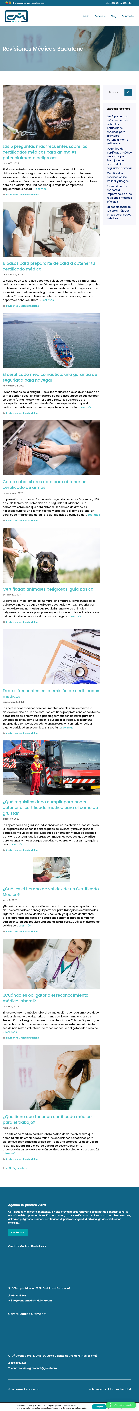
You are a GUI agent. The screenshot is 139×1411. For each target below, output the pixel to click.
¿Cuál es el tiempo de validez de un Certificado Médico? (51, 892)
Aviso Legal (95, 1389)
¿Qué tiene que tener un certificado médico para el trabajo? (47, 1119)
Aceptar (99, 1406)
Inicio (86, 16)
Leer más (41, 189)
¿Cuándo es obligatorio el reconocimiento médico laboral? (45, 998)
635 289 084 (113, 3)
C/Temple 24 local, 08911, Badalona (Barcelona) (41, 1288)
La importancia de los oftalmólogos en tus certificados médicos (119, 212)
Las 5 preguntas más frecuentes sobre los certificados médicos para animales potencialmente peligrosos (45, 152)
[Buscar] (128, 92)
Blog (113, 16)
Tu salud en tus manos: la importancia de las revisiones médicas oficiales (119, 194)
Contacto (128, 16)
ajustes (83, 1408)
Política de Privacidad (118, 1389)
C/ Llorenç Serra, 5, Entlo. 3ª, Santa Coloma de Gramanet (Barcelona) (54, 1355)
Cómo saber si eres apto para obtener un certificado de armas (44, 484)
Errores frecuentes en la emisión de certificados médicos (51, 693)
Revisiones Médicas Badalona (22, 194)
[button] (121, 1405)
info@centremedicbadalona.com (29, 3)
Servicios (100, 16)
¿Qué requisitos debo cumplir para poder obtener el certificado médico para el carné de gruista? (50, 807)
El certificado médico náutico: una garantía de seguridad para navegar (50, 377)
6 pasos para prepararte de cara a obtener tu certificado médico (49, 266)
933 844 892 (128, 3)
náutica (38, 1219)
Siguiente (20, 1168)
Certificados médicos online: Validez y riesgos (118, 177)
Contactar (17, 1232)
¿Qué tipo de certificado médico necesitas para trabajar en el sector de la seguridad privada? (119, 158)
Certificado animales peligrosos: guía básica (48, 589)
